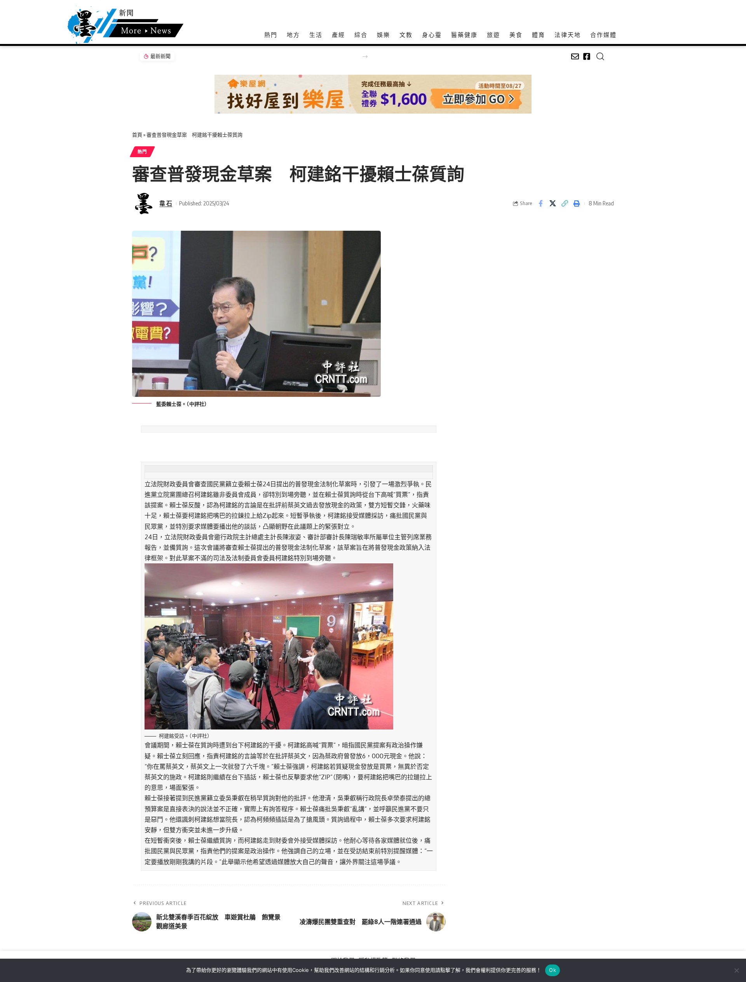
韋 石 (165, 203)
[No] (736, 970)
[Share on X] (552, 203)
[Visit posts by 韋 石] (143, 203)
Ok (552, 970)
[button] (365, 56)
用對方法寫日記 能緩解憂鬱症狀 (216, 56)
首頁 (137, 135)
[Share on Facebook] (540, 203)
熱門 (142, 151)
